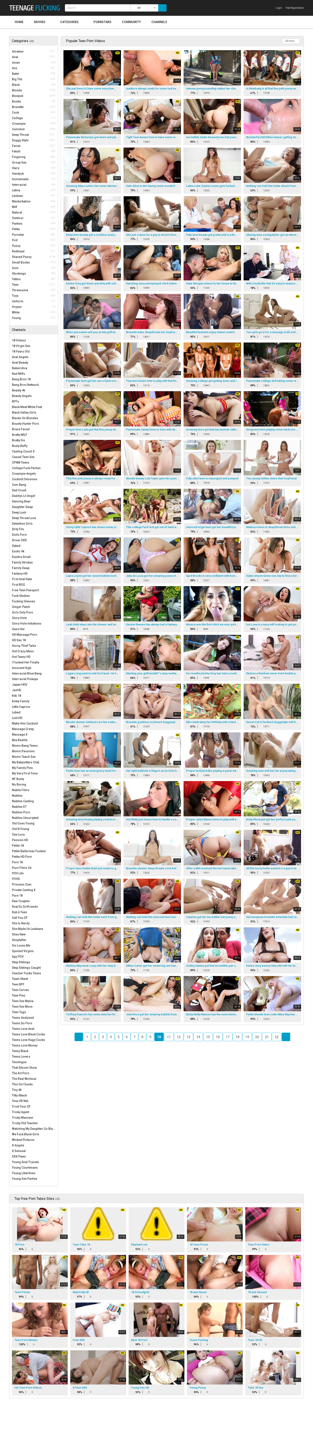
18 (237, 1037)
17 (228, 1037)
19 (247, 1037)
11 (169, 1037)
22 (277, 1037)
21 (267, 1037)
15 (208, 1037)
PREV (79, 1037)
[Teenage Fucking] (35, 8)
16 (218, 1037)
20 (257, 1037)
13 (188, 1037)
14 (198, 1037)
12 (179, 1037)
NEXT (286, 1037)
